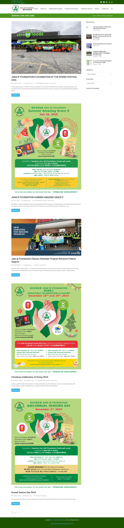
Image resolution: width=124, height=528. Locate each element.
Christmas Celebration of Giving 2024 (29, 377)
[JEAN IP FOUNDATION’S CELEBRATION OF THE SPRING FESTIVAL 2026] (46, 47)
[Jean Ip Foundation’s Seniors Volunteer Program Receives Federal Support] (46, 237)
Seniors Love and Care (50, 83)
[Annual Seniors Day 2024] (46, 444)
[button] (112, 9)
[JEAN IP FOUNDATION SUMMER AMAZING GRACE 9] (46, 148)
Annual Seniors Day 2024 (23, 492)
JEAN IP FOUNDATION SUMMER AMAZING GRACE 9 (37, 197)
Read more (16, 95)
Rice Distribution (40, 83)
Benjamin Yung (29, 83)
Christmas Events (41, 380)
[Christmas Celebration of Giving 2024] (46, 328)
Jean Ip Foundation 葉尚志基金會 (58, 520)
